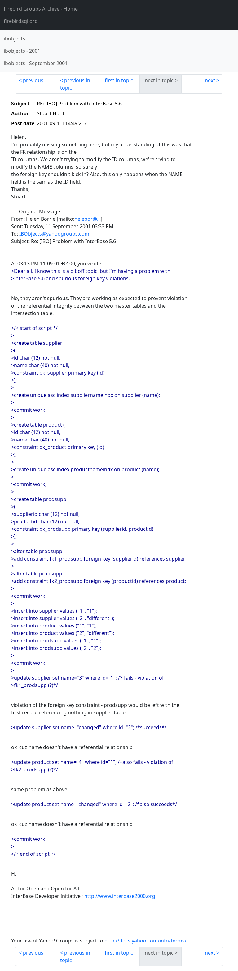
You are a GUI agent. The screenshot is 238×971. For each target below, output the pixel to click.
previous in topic (75, 84)
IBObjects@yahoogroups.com (54, 233)
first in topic (119, 80)
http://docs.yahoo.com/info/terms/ (145, 940)
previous (33, 80)
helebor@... (87, 218)
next (210, 80)
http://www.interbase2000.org (119, 896)
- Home (41, 8)
